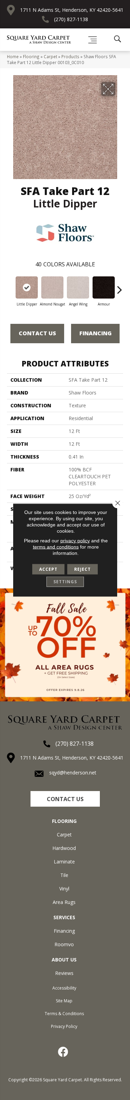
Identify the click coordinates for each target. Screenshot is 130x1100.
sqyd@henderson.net (72, 772)
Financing (95, 333)
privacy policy (75, 540)
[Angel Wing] (78, 287)
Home (13, 56)
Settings (65, 582)
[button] (65, 799)
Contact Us (37, 333)
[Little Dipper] (27, 287)
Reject (82, 569)
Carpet (50, 56)
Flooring (31, 56)
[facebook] (63, 1051)
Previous (10, 286)
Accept (48, 569)
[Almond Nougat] (52, 287)
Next (119, 286)
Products (70, 56)
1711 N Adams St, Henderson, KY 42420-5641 (71, 10)
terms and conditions (56, 547)
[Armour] (103, 287)
